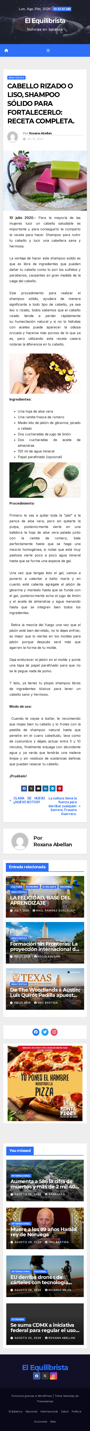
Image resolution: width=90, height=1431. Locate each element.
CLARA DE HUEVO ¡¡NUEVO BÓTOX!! (29, 800)
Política (76, 1411)
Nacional (66, 887)
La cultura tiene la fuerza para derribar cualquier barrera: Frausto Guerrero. (62, 806)
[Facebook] (36, 1032)
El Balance (49, 887)
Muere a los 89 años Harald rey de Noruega (43, 1232)
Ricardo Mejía (60, 1290)
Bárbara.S (57, 1194)
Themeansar (45, 1401)
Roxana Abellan (40, 133)
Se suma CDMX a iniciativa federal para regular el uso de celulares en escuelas (43, 1330)
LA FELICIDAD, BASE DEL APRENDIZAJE (40, 900)
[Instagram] (54, 1032)
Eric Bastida (48, 1002)
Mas (53, 1421)
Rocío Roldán (49, 956)
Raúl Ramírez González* (56, 910)
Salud (64, 1411)
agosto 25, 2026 (28, 1337)
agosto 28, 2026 (28, 1194)
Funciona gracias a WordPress (32, 1395)
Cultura (16, 887)
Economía (32, 887)
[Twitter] (45, 1032)
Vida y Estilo (16, 77)
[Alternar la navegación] (48, 50)
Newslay (69, 1395)
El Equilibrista (45, 21)
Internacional (21, 1175)
